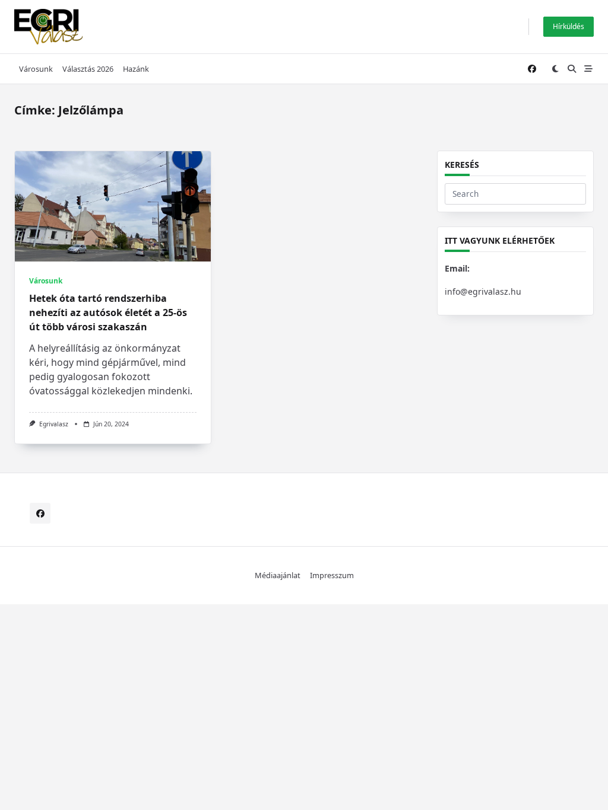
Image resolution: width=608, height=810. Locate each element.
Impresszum (332, 575)
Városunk (36, 68)
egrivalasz (53, 424)
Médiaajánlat (277, 575)
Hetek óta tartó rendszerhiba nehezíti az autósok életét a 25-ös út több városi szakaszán (108, 312)
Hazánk (136, 68)
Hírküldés (568, 26)
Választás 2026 (87, 68)
